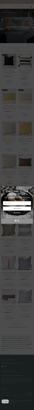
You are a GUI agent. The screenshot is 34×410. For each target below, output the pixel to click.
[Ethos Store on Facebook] (16, 221)
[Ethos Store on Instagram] (18, 221)
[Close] (31, 188)
